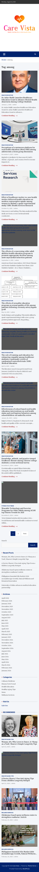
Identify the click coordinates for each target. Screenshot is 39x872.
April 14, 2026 (6, 747)
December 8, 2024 (7, 465)
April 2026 (5, 598)
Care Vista (9, 45)
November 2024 (7, 643)
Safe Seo (5, 706)
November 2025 (7, 609)
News (4, 692)
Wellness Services (8, 695)
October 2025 (6, 612)
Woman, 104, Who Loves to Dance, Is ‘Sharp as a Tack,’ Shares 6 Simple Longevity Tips (19, 743)
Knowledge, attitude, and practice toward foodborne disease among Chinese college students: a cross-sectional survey (19, 461)
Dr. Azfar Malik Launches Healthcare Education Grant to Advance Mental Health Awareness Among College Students (19, 100)
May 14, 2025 (5, 312)
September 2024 (7, 648)
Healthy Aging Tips (8, 689)
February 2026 (7, 601)
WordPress (26, 869)
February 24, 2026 (7, 857)
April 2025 (5, 629)
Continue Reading (8, 116)
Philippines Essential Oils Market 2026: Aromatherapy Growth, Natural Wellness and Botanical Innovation (18, 578)
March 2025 (6, 631)
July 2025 (5, 620)
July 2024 (5, 654)
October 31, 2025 (7, 208)
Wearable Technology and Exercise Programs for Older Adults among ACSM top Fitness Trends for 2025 (19, 510)
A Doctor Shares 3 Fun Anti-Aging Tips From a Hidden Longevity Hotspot (18, 780)
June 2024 (5, 657)
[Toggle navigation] (4, 54)
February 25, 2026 (7, 820)
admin (15, 105)
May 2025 (5, 626)
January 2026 (6, 604)
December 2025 (7, 606)
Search (4, 541)
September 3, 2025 (7, 260)
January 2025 (6, 637)
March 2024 (6, 665)
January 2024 (6, 671)
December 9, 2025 (7, 154)
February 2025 (7, 634)
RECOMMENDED (9, 712)
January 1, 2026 (6, 105)
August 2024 (6, 651)
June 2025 (5, 623)
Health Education (7, 95)
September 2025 (7, 615)
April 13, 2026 (6, 783)
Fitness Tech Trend (8, 506)
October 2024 (6, 645)
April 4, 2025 (5, 366)
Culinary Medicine (8, 681)
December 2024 (7, 640)
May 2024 (5, 659)
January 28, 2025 (7, 418)
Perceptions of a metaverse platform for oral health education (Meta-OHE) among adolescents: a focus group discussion (19, 150)
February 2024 (7, 668)
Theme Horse (32, 866)
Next (24, 534)
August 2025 (6, 618)
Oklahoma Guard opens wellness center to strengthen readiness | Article (19, 816)
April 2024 (5, 662)
